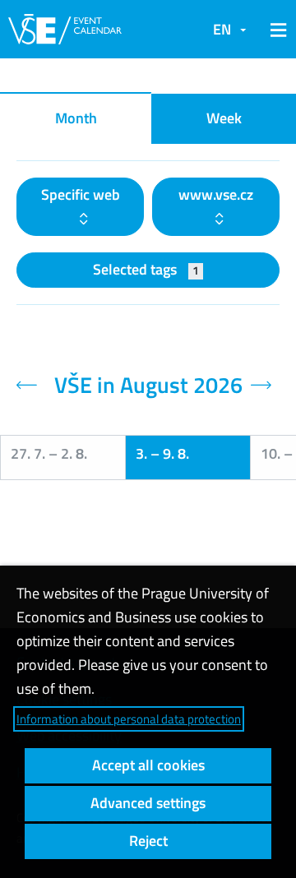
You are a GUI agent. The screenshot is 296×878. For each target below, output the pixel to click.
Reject (148, 840)
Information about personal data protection (128, 718)
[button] (275, 29)
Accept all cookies (148, 765)
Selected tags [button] (146, 269)
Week (224, 118)
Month (76, 118)
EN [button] (222, 29)
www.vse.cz (215, 194)
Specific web (80, 194)
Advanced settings (148, 803)
